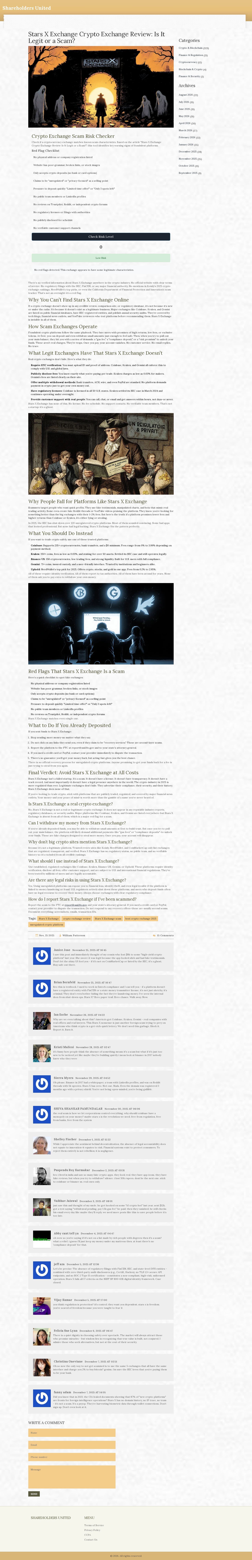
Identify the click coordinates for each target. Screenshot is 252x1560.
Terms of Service (94, 1525)
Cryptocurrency (190, 62)
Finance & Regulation (193, 55)
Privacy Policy (92, 1530)
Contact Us (90, 1539)
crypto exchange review (77, 918)
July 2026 (186, 101)
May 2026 (186, 116)
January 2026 (189, 144)
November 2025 (190, 158)
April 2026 (187, 123)
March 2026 (188, 130)
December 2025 (190, 151)
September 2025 (190, 172)
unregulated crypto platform (46, 924)
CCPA (87, 1534)
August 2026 (188, 94)
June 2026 (187, 108)
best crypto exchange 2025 (140, 918)
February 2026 (189, 137)
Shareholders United (27, 8)
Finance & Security (191, 76)
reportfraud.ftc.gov (76, 904)
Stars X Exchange (49, 918)
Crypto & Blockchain (194, 47)
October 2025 (189, 165)
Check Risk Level (100, 237)
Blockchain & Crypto (192, 69)
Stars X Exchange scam (108, 918)
